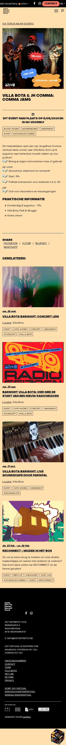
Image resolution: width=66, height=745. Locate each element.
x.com (26, 243)
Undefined (27, 717)
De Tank (9, 677)
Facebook (11, 243)
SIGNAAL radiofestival (18, 695)
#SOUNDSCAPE (11, 493)
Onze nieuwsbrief (15, 661)
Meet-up (17, 575)
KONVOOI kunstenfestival (20, 691)
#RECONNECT (45, 580)
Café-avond (20, 329)
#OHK (32, 580)
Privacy (9, 680)
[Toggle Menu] (56, 11)
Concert (35, 329)
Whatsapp (11, 247)
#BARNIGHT (50, 329)
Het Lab (9, 674)
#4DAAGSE (31, 575)
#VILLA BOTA (25, 334)
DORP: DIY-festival (15, 688)
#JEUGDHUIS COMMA (14, 580)
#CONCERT (9, 334)
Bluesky (41, 243)
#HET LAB (46, 575)
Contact (51, 3)
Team (8, 667)
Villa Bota (11, 670)
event (7, 329)
